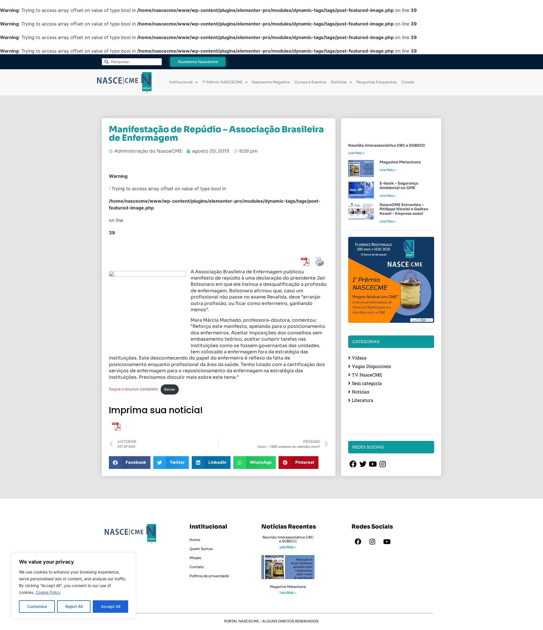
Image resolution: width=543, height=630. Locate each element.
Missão (195, 558)
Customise (37, 606)
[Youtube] (386, 541)
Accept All (110, 606)
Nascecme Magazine (271, 82)
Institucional (181, 82)
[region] (73, 586)
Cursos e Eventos (310, 82)
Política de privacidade (209, 576)
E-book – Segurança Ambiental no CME (399, 185)
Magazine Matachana (400, 162)
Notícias (339, 82)
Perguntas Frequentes (376, 82)
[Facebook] (358, 541)
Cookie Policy (48, 592)
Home (194, 540)
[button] (129, 462)
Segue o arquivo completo (133, 389)
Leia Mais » (356, 153)
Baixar (169, 389)
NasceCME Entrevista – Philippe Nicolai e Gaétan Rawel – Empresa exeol (404, 209)
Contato (196, 567)
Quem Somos (201, 549)
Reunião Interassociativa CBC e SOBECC (386, 145)
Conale (407, 82)
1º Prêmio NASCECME (222, 82)
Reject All (74, 606)
